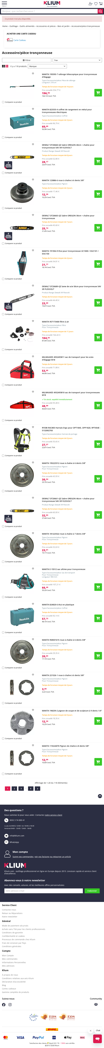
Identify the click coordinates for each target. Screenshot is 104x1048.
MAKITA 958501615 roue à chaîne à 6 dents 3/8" (64, 640)
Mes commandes (9, 959)
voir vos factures (42, 856)
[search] (100, 11)
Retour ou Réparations (12, 913)
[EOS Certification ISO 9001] (48, 1017)
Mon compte (20, 851)
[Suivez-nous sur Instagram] (10, 1005)
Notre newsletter (9, 916)
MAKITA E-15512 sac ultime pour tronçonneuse (63, 569)
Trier (56, 60)
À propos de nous (10, 975)
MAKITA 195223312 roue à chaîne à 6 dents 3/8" (64, 463)
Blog (4, 985)
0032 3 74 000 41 (17, 820)
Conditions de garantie (12, 932)
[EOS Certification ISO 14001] (67, 1017)
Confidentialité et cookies (13, 936)
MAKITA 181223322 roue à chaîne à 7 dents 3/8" (64, 534)
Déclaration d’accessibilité (14, 981)
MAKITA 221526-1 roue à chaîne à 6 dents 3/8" (63, 675)
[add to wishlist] (33, 73)
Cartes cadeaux (9, 988)
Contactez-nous (9, 909)
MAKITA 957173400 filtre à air (55, 321)
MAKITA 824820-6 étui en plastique (58, 604)
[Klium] (52, 4)
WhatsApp (14, 842)
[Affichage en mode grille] (3, 67)
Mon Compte (8, 955)
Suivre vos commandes (23, 856)
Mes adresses (8, 965)
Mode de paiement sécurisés (15, 925)
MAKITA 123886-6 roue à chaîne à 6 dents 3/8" (63, 180)
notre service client (53, 815)
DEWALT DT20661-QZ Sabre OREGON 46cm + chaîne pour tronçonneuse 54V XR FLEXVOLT (68, 500)
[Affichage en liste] (6, 67)
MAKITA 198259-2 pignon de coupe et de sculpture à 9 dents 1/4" (72, 710)
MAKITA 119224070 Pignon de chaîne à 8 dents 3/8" (65, 746)
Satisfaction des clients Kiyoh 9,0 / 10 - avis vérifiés (52, 1043)
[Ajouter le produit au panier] (98, 92)
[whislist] (96, 4)
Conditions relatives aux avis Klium (18, 978)
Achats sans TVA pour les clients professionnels (23, 929)
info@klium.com (17, 835)
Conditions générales (11, 946)
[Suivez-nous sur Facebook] (3, 1005)
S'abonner (92, 891)
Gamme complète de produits (15, 992)
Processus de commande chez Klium (18, 939)
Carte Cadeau (20, 40)
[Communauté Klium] (96, 1004)
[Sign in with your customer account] (91, 4)
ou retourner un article (60, 856)
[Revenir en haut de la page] (100, 796)
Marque (33, 66)
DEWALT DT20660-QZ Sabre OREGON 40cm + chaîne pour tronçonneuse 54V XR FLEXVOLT (68, 146)
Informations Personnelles (14, 962)
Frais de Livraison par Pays (14, 943)
